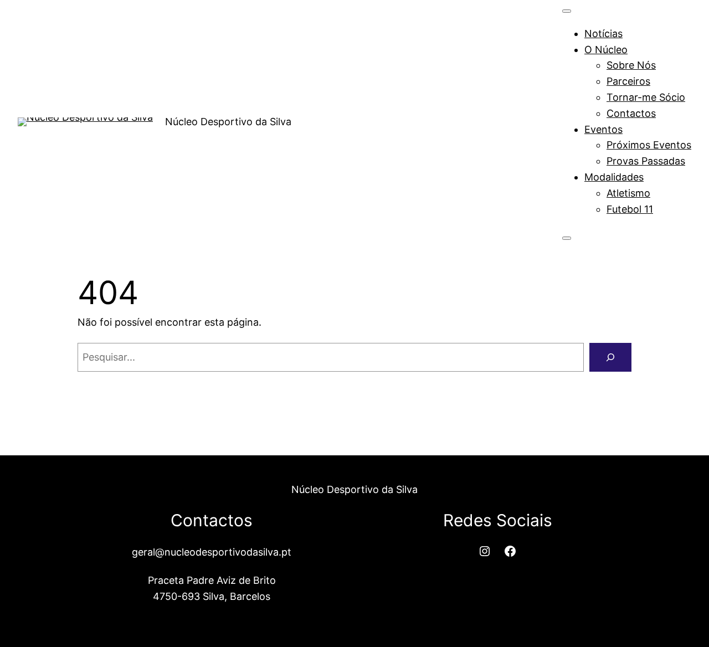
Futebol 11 (630, 209)
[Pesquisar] (610, 357)
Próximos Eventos (649, 145)
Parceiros (628, 81)
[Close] (566, 238)
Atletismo (628, 193)
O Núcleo (606, 49)
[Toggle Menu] (566, 11)
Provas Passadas (646, 161)
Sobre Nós (631, 65)
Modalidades (614, 177)
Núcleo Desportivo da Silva (228, 121)
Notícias (603, 33)
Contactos (631, 113)
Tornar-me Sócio (646, 97)
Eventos (603, 129)
